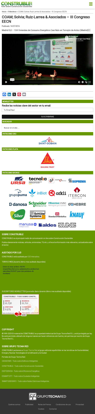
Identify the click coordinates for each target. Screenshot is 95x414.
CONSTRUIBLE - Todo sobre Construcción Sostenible (22, 366)
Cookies (41, 409)
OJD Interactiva (33, 257)
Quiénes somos (14, 404)
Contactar (53, 409)
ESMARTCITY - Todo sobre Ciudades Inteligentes (20, 376)
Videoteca (12, 11)
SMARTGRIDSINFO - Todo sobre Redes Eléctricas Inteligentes (25, 381)
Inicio (4, 11)
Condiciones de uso (63, 404)
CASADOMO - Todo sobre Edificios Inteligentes (20, 361)
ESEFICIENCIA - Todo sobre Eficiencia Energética (20, 371)
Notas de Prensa (44, 404)
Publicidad (29, 404)
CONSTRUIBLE (16, 4)
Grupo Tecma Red (30, 350)
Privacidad (80, 404)
